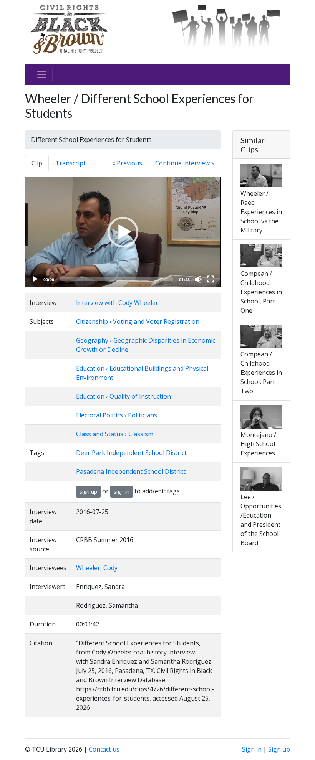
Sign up (279, 749)
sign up (88, 491)
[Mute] (198, 279)
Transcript (70, 163)
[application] (123, 232)
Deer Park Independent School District (131, 452)
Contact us (104, 749)
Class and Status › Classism (114, 434)
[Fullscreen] (210, 279)
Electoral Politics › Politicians (116, 415)
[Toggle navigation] (42, 74)
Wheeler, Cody (97, 568)
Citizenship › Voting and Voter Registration (137, 321)
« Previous (127, 163)
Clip (37, 163)
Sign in (252, 749)
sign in (121, 491)
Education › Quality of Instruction (123, 396)
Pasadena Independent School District (131, 471)
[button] (123, 232)
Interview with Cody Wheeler (117, 302)
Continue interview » (184, 163)
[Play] (35, 279)
